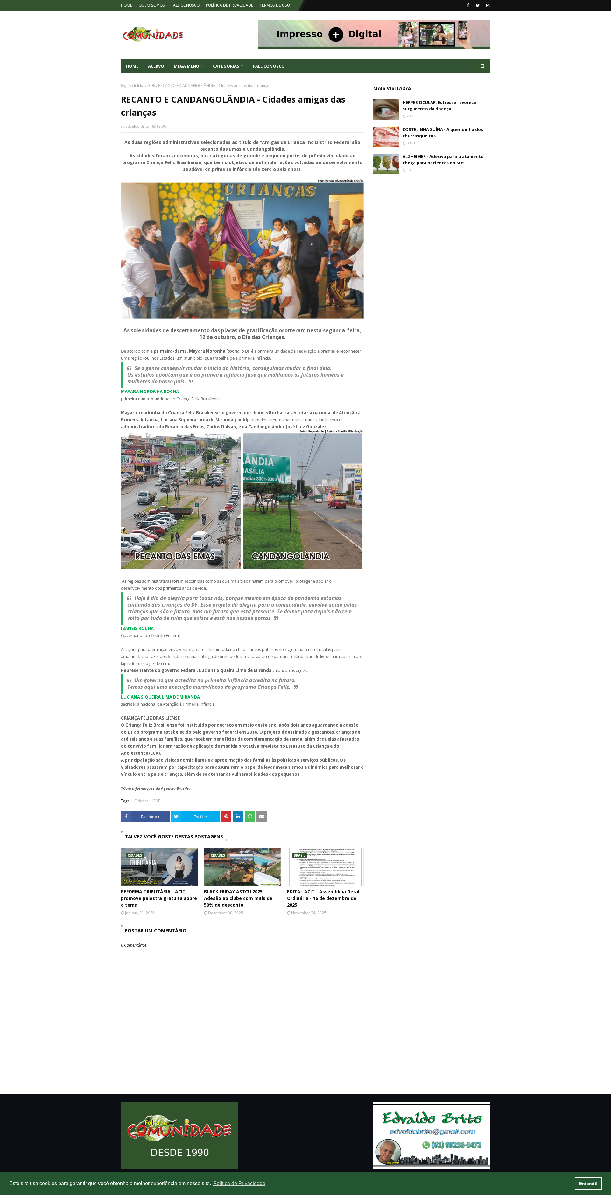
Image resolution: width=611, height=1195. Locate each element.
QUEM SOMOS (152, 5)
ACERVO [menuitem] (156, 66)
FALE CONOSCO (185, 5)
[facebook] (468, 5)
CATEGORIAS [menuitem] (226, 66)
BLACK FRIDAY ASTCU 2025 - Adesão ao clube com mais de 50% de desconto (238, 898)
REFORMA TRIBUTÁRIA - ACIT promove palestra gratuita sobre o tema (159, 898)
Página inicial (132, 85)
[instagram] (487, 5)
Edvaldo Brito (137, 126)
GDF (151, 85)
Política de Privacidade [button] (239, 1183)
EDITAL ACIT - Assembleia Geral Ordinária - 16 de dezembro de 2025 (323, 898)
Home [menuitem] (132, 66)
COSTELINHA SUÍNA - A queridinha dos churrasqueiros (443, 132)
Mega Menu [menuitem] (186, 66)
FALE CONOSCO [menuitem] (269, 66)
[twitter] (477, 5)
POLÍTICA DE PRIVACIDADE (229, 5)
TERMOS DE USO (275, 5)
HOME (126, 5)
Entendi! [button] (588, 1183)
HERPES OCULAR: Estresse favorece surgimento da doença (439, 105)
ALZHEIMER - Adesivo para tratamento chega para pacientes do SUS (443, 160)
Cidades (141, 800)
